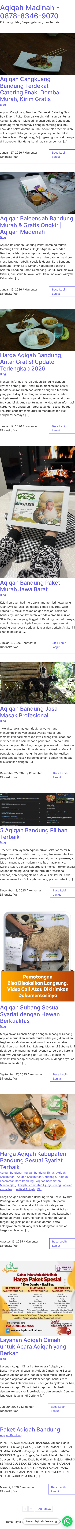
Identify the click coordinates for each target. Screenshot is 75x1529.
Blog (3, 104)
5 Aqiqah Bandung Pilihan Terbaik (34, 833)
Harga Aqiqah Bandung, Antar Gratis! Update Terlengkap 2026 (31, 362)
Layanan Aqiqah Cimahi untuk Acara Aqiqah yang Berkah (33, 1347)
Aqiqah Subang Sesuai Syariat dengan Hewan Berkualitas (30, 1014)
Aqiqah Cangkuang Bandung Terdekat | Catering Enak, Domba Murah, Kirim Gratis (29, 89)
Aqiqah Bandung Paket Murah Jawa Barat (30, 586)
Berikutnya (44, 1509)
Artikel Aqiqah (25, 1189)
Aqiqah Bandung (11, 1172)
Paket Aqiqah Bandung (30, 1429)
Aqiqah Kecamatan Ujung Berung (39, 1185)
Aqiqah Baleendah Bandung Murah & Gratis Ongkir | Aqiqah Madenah (36, 225)
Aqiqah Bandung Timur (39, 1172)
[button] (67, 1521)
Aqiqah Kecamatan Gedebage (36, 1176)
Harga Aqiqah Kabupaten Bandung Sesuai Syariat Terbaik (33, 1160)
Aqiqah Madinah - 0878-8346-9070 (29, 11)
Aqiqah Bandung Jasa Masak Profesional (29, 712)
